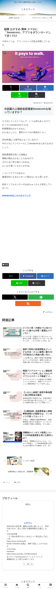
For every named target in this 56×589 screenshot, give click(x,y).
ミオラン (28, 523)
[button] (36, 95)
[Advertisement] (28, 229)
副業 (6, 265)
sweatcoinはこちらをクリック (16, 195)
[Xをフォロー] (15, 297)
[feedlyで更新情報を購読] (41, 297)
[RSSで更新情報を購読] (28, 303)
